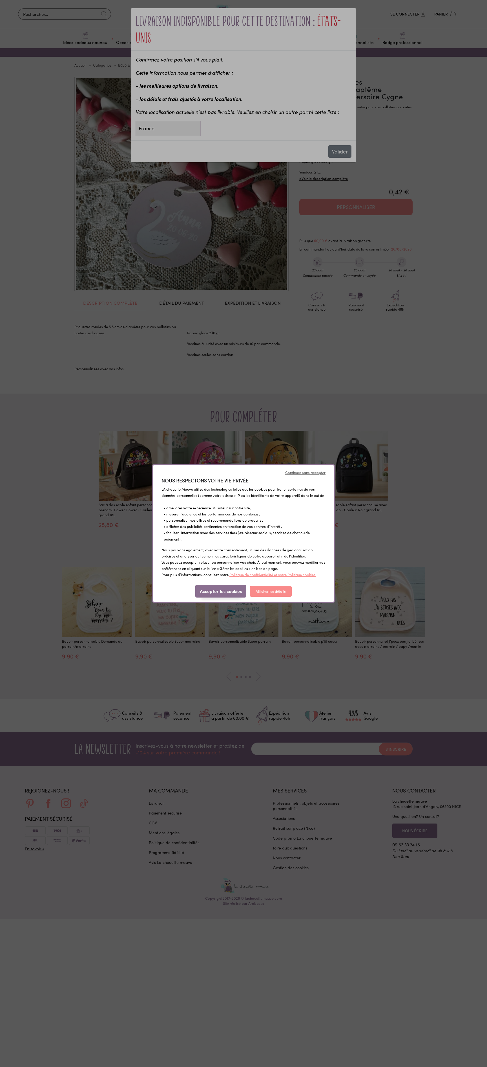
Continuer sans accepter (305, 472)
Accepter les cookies (221, 591)
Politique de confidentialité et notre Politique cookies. (272, 574)
